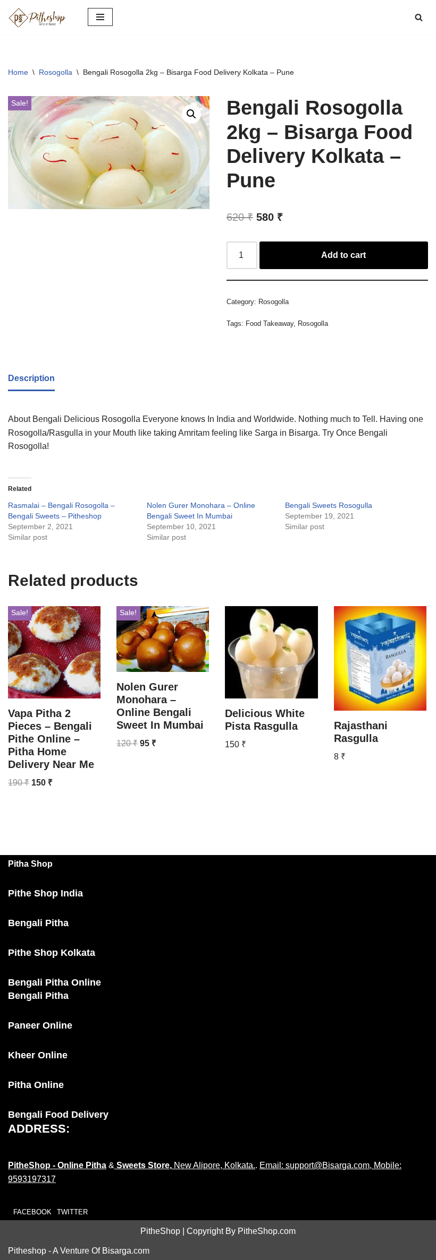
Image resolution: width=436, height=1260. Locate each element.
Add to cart (343, 255)
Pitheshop (27, 1250)
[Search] (419, 17)
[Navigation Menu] (100, 17)
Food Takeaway (270, 323)
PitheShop (160, 1231)
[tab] (31, 379)
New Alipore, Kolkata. (184, 1165)
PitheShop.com (267, 1231)
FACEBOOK (32, 1212)
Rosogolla (55, 72)
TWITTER (72, 1212)
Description (31, 378)
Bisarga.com (125, 1250)
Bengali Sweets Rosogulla (328, 505)
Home (18, 72)
